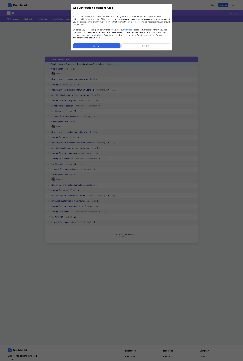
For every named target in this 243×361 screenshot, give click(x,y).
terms (127, 30)
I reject (145, 46)
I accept (96, 46)
